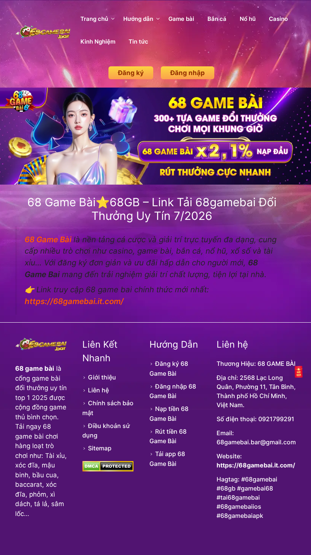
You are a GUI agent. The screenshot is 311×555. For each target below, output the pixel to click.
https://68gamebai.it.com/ (256, 465)
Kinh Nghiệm (97, 41)
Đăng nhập (187, 73)
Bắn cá (216, 18)
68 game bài (34, 368)
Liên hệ (98, 390)
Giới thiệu (102, 377)
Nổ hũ (248, 18)
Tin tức (138, 41)
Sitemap (100, 448)
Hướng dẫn (138, 18)
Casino (278, 18)
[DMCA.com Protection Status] (108, 469)
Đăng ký (131, 73)
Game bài (181, 18)
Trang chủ (94, 18)
